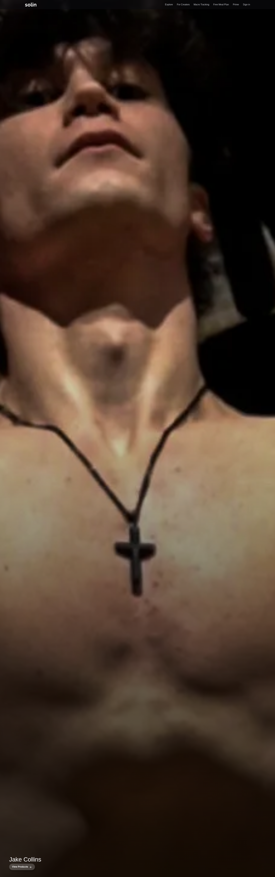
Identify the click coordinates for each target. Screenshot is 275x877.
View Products (20, 867)
